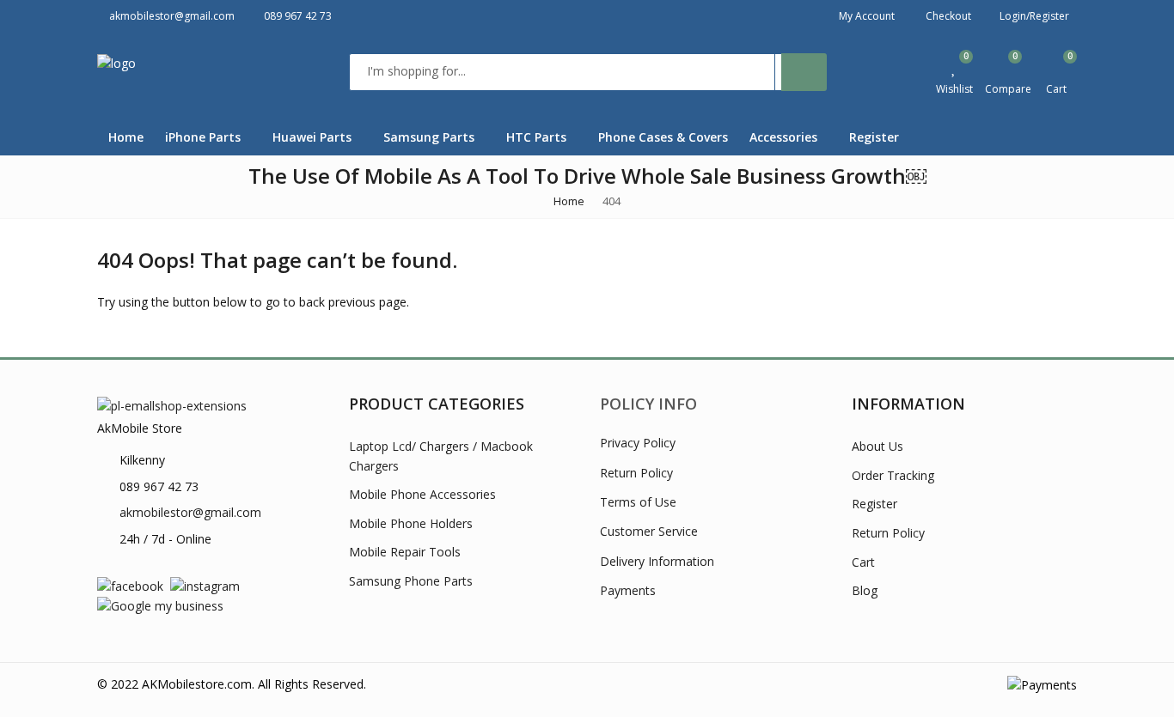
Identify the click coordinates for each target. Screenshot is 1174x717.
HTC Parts (538, 137)
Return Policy (636, 473)
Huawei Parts (313, 137)
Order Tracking (893, 475)
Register (874, 137)
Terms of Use (638, 502)
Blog (864, 590)
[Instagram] (205, 585)
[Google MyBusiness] (160, 605)
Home (126, 137)
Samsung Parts (430, 137)
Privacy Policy (638, 442)
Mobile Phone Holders (411, 523)
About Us (877, 446)
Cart (863, 562)
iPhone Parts (204, 137)
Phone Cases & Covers (663, 137)
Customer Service (649, 531)
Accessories (785, 137)
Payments (628, 590)
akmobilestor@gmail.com (190, 512)
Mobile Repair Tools (405, 552)
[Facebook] (130, 585)
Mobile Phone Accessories (422, 494)
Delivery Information (657, 561)
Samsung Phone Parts (411, 581)
